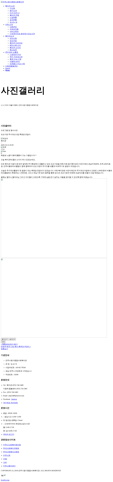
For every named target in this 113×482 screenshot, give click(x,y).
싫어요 (12, 339)
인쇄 (3, 342)
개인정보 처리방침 (10, 403)
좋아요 (4, 339)
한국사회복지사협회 (11, 452)
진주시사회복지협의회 (12, 445)
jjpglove (14, 399)
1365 (5, 462)
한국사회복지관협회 (11, 448)
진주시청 (6, 455)
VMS (5, 459)
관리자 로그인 (8, 434)
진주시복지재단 (9, 466)
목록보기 (4, 349)
